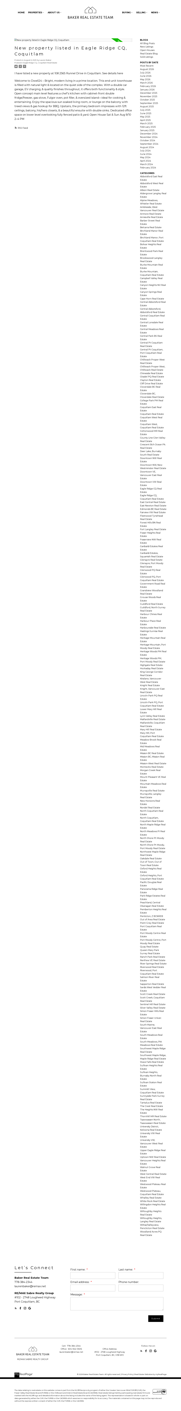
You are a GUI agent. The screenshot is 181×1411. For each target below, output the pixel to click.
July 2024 (145, 150)
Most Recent (147, 66)
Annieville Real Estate (151, 217)
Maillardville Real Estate (152, 719)
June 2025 (145, 113)
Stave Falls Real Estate (152, 1062)
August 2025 (147, 106)
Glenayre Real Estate (151, 560)
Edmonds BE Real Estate (153, 509)
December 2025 (148, 93)
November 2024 (148, 137)
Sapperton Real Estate (152, 984)
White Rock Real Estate (152, 1201)
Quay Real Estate (149, 946)
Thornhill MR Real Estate (153, 1116)
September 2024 (149, 144)
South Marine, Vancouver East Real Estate (151, 1028)
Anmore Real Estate (150, 214)
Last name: (125, 1269)
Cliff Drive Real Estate (151, 383)
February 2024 (148, 167)
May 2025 (145, 116)
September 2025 (149, 103)
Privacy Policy (127, 1374)
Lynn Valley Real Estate (152, 716)
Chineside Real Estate (151, 373)
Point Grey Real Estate (152, 923)
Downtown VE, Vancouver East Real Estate (151, 475)
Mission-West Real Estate (153, 763)
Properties (35, 12)
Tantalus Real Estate (151, 1102)
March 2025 (146, 123)
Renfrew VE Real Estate (152, 960)
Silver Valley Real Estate (152, 1008)
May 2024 (145, 157)
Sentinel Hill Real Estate (152, 1004)
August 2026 (147, 69)
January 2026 (147, 89)
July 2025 (145, 110)
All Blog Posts (147, 43)
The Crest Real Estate (151, 1106)
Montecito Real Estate (152, 767)
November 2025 (148, 96)
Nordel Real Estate (150, 807)
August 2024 (147, 147)
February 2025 (148, 127)
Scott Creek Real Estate (152, 994)
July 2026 (145, 72)
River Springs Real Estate (153, 963)
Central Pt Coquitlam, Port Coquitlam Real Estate (151, 353)
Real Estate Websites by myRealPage (150, 1374)
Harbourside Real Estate (153, 627)
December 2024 (148, 133)
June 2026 (145, 76)
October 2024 (147, 140)
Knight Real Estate (150, 685)
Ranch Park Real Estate (152, 957)
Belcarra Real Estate (151, 227)
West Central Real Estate (153, 1174)
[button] (15, 1308)
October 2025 (147, 99)
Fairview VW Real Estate (153, 512)
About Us (54, 12)
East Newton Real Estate (153, 505)
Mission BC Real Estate (152, 753)
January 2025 (147, 130)
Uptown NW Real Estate (153, 1157)
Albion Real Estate (149, 190)
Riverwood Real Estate (152, 967)
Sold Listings (146, 57)
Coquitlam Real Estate (152, 414)
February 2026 (148, 86)
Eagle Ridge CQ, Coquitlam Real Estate (40, 63)
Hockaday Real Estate (151, 668)
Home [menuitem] (21, 12)
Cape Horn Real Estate (152, 298)
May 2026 (145, 79)
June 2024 (145, 154)
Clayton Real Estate (150, 380)
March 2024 (146, 164)
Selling (141, 12)
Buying (126, 12)
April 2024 (145, 161)
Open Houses (147, 50)
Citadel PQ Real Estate (152, 376)
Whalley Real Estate (151, 1198)
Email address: (80, 1282)
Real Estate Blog (149, 53)
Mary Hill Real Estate (151, 729)
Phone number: (128, 1282)
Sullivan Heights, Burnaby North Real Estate (151, 1075)
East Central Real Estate (152, 502)
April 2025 (145, 120)
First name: (78, 1269)
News (154, 12)
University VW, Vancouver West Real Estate (151, 1143)
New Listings (146, 46)
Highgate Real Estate (151, 665)
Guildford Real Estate (151, 604)
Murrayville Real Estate (152, 790)
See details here (112, 73)
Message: (76, 1294)
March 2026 (146, 83)
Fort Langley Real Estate (153, 529)
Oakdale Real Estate (151, 858)
